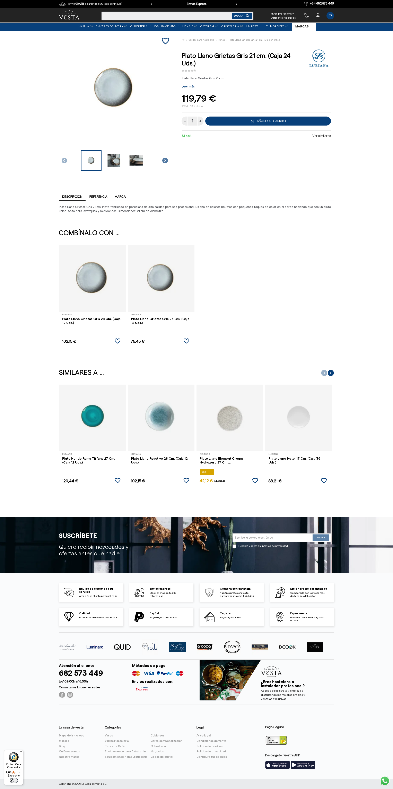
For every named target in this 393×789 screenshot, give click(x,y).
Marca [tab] (120, 196)
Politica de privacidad (211, 751)
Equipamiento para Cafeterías (125, 751)
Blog (62, 746)
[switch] (14, 780)
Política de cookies (209, 746)
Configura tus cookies (211, 756)
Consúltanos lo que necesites (79, 687)
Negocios (157, 751)
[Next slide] (165, 160)
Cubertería (158, 746)
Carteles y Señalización (166, 741)
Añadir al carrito (271, 121)
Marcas (64, 741)
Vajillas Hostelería (117, 741)
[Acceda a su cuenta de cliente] (317, 15)
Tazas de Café (115, 746)
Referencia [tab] (98, 196)
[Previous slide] (64, 160)
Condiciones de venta (211, 741)
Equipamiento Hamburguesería (126, 756)
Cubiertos (157, 735)
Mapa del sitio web (72, 735)
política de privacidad (275, 546)
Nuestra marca (69, 756)
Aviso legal (203, 735)
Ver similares (321, 136)
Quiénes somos (69, 751)
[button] (91, 160)
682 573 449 (81, 673)
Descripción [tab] (72, 196)
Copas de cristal (162, 756)
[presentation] (151, 4)
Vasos (109, 735)
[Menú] (20, 752)
